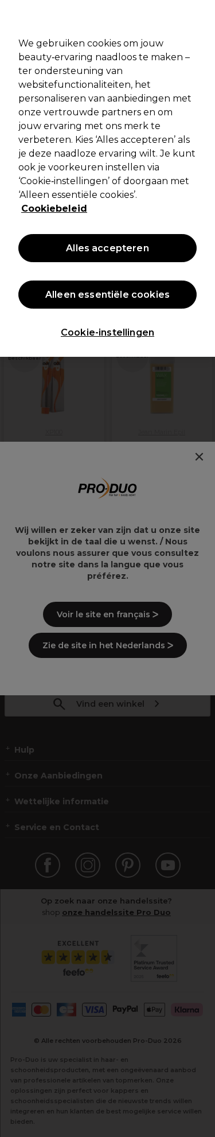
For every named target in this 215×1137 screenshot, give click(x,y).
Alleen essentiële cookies (107, 294)
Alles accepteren (107, 248)
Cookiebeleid (54, 208)
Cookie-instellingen (107, 332)
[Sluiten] (201, 16)
